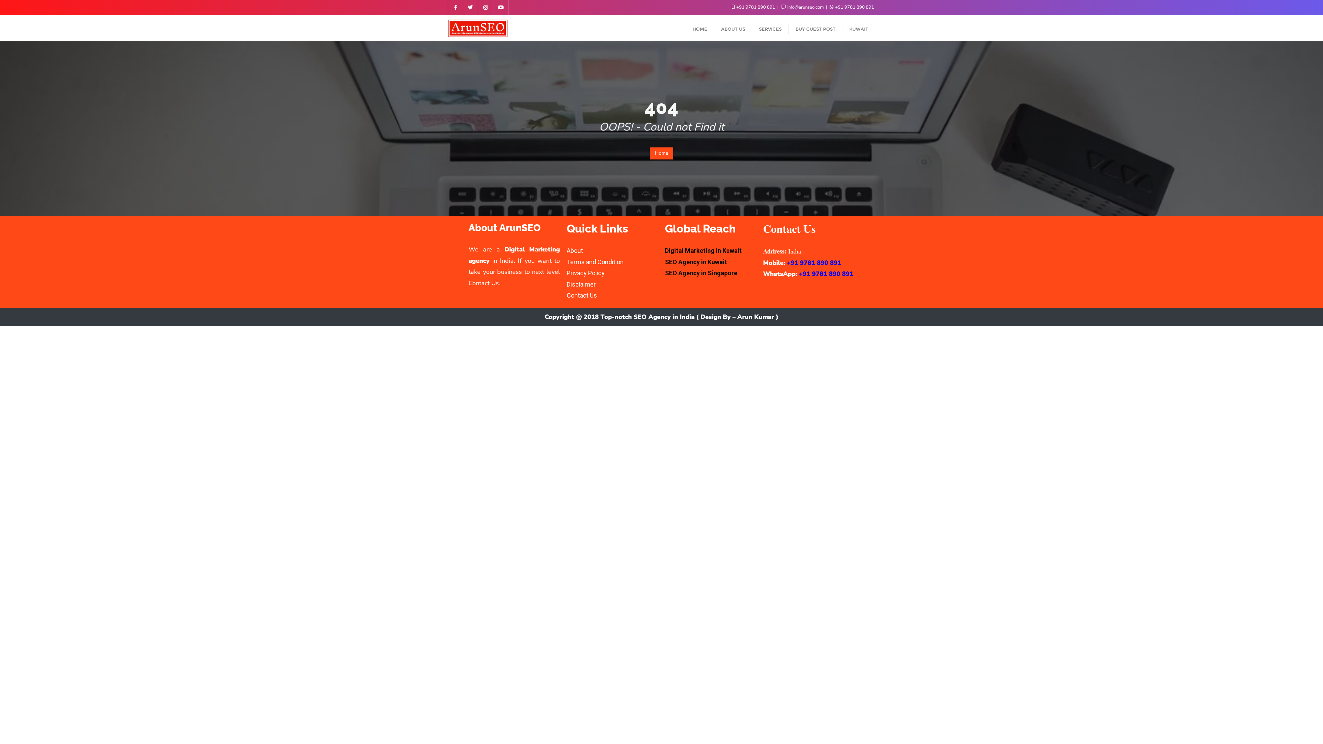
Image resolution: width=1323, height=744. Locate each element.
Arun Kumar (755, 317)
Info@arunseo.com (805, 7)
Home (661, 153)
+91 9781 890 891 (755, 7)
